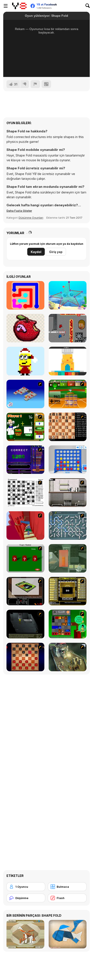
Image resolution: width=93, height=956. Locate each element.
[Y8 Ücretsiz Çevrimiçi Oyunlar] (19, 6)
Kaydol (36, 252)
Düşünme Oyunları (31, 217)
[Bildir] (35, 84)
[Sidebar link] (5, 6)
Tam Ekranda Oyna (46, 68)
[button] (19, 210)
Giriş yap (56, 252)
